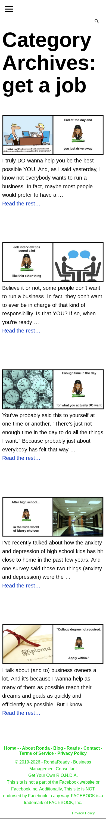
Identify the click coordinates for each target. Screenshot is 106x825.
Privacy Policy (72, 753)
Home (10, 748)
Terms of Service (36, 753)
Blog (58, 748)
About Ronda (36, 748)
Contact (91, 748)
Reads (73, 748)
